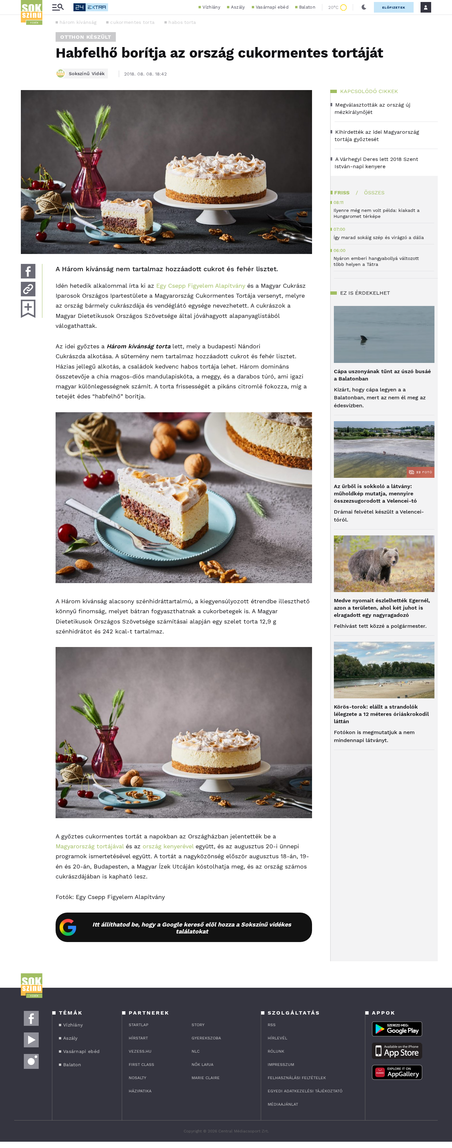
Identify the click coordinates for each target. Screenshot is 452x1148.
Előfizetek (393, 7)
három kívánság (78, 22)
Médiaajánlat (283, 1104)
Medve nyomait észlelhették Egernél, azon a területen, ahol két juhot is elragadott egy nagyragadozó (382, 607)
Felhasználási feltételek (297, 1077)
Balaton (307, 7)
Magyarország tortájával (90, 846)
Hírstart (138, 1038)
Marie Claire (206, 1077)
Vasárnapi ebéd (272, 7)
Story (198, 1025)
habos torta (182, 22)
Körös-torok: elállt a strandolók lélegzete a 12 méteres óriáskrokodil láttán (381, 714)
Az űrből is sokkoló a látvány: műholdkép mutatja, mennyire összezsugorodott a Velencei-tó (375, 493)
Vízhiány (211, 7)
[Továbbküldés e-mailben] (28, 289)
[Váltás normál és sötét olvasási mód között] (364, 7)
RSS (272, 1025)
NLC (196, 1051)
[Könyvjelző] (28, 309)
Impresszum (281, 1064)
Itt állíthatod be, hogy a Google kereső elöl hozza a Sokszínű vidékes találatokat (191, 928)
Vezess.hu (140, 1051)
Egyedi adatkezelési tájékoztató (305, 1091)
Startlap (138, 1025)
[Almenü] (58, 7)
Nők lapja (202, 1064)
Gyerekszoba (206, 1038)
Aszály (238, 7)
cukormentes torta (132, 22)
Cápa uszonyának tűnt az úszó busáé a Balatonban (382, 375)
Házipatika (140, 1091)
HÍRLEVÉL (277, 1038)
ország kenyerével (168, 846)
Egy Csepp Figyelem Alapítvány (200, 285)
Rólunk (276, 1051)
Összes (374, 192)
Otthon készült (85, 37)
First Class (141, 1064)
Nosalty (137, 1077)
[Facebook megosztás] (28, 271)
